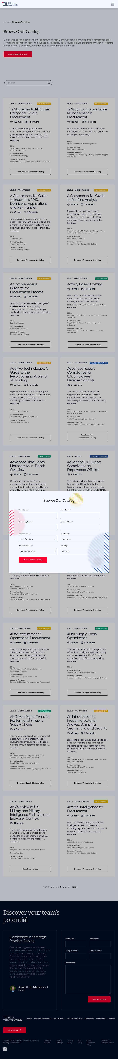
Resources (89, 1019)
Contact (111, 1019)
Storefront (100, 1019)
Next (74, 887)
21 (69, 887)
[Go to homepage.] (10, 4)
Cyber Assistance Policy (90, 1043)
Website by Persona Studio (108, 1042)
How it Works (59, 1019)
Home (7, 22)
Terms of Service (47, 1042)
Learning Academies (42, 1019)
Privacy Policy (70, 1042)
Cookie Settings (59, 1042)
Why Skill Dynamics (74, 1019)
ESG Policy (80, 1042)
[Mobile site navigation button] (113, 4)
